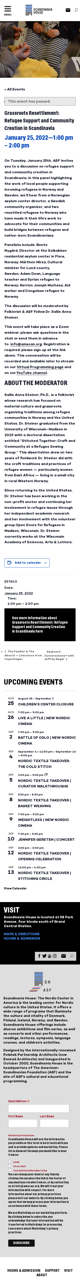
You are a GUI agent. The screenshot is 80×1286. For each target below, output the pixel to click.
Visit (68, 1270)
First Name (15, 1116)
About (41, 1275)
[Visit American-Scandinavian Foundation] (40, 990)
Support (52, 1270)
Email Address (18, 1102)
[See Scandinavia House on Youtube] (49, 957)
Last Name (47, 1116)
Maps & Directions (22, 934)
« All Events (14, 89)
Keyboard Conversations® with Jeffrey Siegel (59, 655)
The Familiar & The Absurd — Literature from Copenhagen (23, 655)
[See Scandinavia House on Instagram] (54, 957)
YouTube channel (31, 373)
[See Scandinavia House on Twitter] (44, 957)
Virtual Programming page (40, 367)
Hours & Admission (22, 938)
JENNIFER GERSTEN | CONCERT (46, 839)
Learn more (15, 1228)
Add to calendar (28, 563)
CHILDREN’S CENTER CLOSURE (46, 704)
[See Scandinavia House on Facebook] (39, 957)
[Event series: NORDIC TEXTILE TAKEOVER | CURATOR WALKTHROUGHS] (46, 775)
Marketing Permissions (21, 1135)
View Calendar (15, 888)
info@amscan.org (26, 344)
